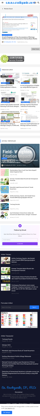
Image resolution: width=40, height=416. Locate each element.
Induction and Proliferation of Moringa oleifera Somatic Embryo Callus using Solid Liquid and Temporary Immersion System (29, 124)
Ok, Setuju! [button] (6, 412)
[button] (34, 3)
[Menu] (2, 3)
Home (8, 403)
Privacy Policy (23, 403)
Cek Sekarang (9, 408)
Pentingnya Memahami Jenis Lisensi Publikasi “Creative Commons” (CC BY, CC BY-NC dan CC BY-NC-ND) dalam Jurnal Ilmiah (25, 288)
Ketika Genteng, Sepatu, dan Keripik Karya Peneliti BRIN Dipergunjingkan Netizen (22, 196)
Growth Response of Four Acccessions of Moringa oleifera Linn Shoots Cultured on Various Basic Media (19, 38)
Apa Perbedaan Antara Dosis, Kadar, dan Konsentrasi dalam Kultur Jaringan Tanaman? (23, 213)
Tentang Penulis (15, 204)
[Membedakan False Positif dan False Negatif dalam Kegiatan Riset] (4, 172)
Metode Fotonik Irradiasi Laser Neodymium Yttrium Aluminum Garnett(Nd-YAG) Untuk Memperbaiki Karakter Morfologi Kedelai (20, 364)
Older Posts (35, 49)
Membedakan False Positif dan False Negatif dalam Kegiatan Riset (23, 171)
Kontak (15, 403)
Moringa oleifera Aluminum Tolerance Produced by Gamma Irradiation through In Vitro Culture (29, 105)
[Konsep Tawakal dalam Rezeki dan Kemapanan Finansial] (4, 181)
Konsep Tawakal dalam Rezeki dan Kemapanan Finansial (24, 179)
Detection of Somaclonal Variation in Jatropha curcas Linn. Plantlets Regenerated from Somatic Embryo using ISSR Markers (20, 373)
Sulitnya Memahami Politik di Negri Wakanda (16, 356)
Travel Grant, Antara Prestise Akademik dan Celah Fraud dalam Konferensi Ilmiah (25, 277)
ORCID (31, 403)
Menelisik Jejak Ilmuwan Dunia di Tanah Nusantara (21, 188)
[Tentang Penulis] (4, 206)
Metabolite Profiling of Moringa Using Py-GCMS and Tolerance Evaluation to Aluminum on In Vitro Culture (9, 124)
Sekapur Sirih (6, 345)
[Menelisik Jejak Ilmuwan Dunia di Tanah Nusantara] (4, 189)
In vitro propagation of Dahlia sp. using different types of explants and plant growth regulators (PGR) (29, 86)
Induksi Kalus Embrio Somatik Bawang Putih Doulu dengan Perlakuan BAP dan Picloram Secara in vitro (9, 105)
